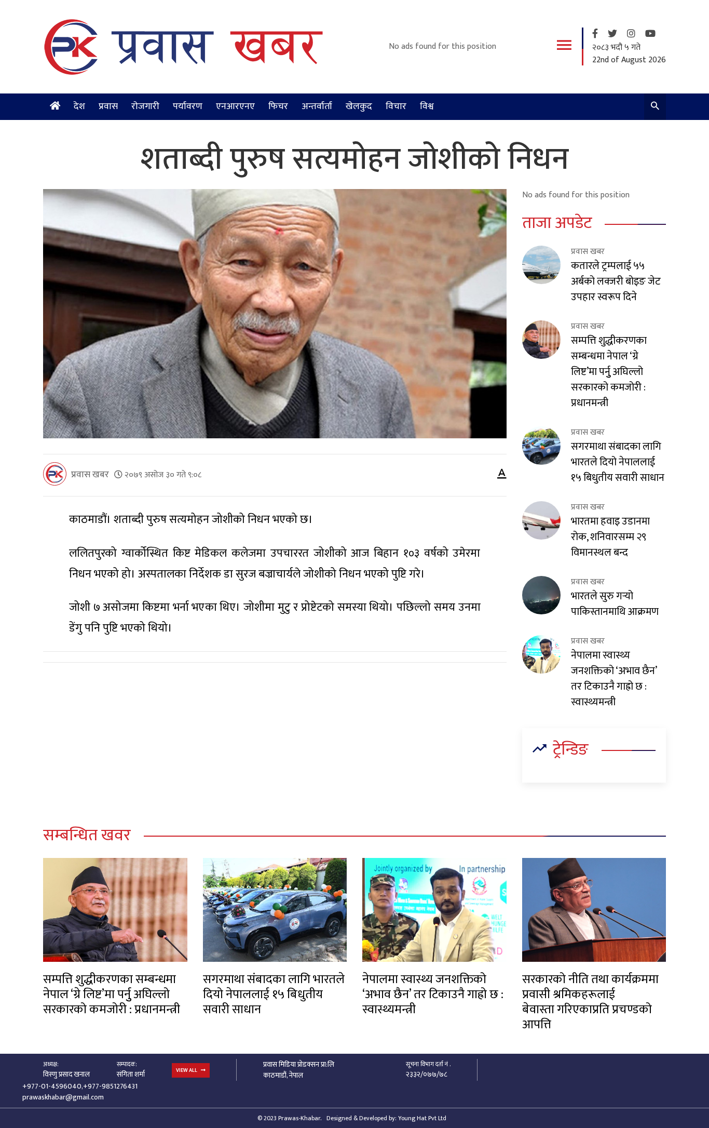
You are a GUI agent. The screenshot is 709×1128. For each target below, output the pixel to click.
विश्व (427, 106)
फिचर (278, 106)
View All (187, 1070)
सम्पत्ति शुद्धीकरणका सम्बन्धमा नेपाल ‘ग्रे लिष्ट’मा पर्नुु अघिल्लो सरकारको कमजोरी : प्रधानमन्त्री (609, 372)
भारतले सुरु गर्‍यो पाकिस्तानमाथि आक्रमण (615, 604)
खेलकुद (359, 106)
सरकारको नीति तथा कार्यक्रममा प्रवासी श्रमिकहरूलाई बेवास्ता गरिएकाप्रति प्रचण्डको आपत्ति (590, 1002)
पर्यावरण (187, 106)
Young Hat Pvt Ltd (422, 1118)
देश (79, 106)
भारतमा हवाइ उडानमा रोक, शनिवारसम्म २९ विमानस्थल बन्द (610, 537)
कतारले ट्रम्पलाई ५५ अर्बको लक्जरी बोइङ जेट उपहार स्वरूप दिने (616, 281)
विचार (396, 106)
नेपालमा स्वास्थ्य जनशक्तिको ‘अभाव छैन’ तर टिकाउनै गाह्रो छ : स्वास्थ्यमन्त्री (614, 679)
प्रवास (108, 106)
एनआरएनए (235, 106)
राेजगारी (145, 106)
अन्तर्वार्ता (317, 106)
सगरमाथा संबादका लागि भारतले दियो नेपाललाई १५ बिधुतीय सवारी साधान (617, 462)
